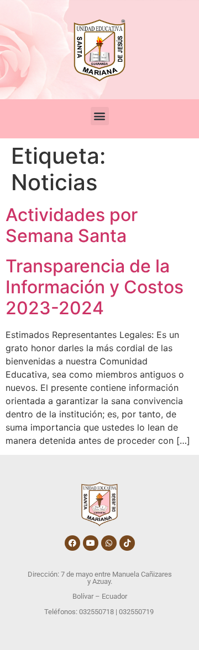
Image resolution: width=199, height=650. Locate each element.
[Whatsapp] (109, 543)
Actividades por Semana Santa (72, 225)
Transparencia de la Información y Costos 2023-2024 (95, 287)
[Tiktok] (127, 543)
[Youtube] (90, 543)
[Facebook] (72, 543)
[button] (100, 116)
